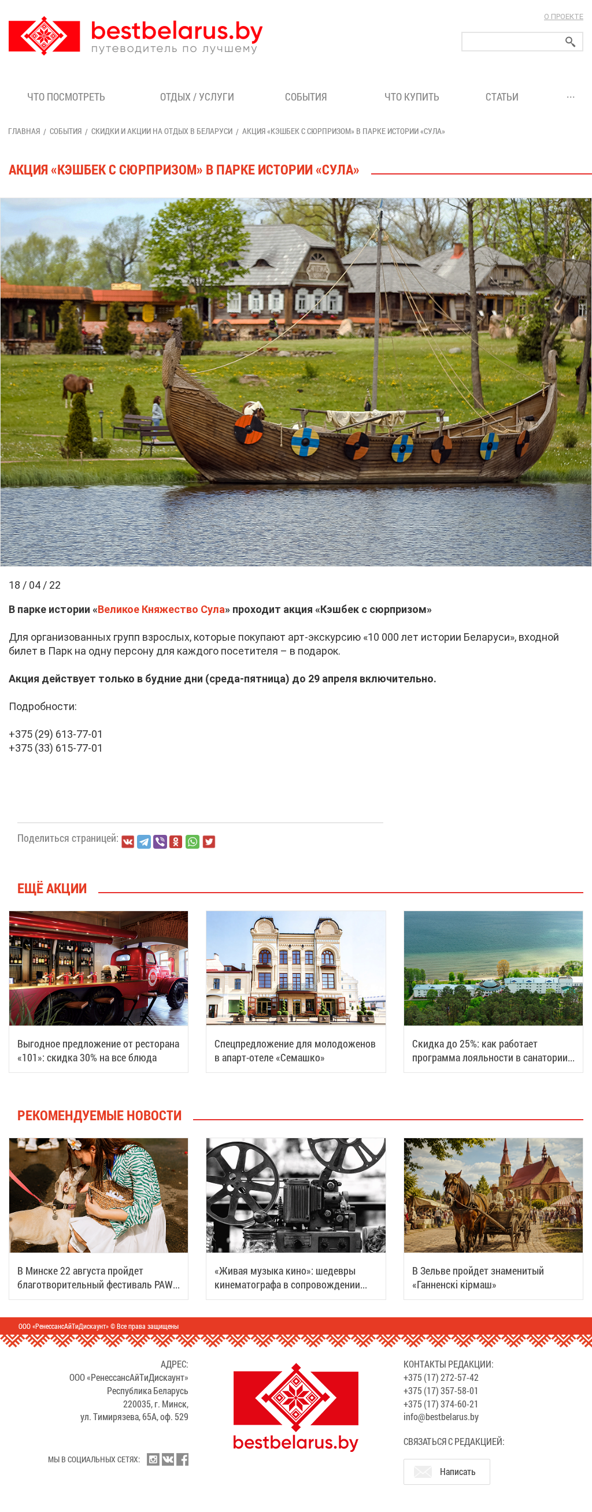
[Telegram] (144, 842)
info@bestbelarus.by (441, 1416)
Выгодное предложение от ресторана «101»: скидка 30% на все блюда (98, 1050)
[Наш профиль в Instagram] (153, 1459)
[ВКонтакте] (128, 842)
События (308, 96)
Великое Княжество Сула (161, 609)
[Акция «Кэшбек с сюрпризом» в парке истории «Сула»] (296, 198)
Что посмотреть (66, 96)
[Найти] (570, 41)
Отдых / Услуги (197, 96)
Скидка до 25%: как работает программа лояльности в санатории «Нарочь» (490, 1057)
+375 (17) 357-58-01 (441, 1390)
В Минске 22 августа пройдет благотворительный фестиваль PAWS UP (98, 1284)
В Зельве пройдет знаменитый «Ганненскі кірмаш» (478, 1277)
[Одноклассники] (176, 842)
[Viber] (160, 842)
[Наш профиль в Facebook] (182, 1459)
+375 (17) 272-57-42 (441, 1377)
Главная (24, 130)
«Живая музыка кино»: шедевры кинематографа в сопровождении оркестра (287, 1284)
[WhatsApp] (192, 842)
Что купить (411, 96)
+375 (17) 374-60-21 (441, 1404)
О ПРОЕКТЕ (563, 16)
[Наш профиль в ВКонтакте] (167, 1459)
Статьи (504, 96)
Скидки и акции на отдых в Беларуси (161, 130)
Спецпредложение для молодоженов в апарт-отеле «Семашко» (295, 1050)
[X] (209, 842)
